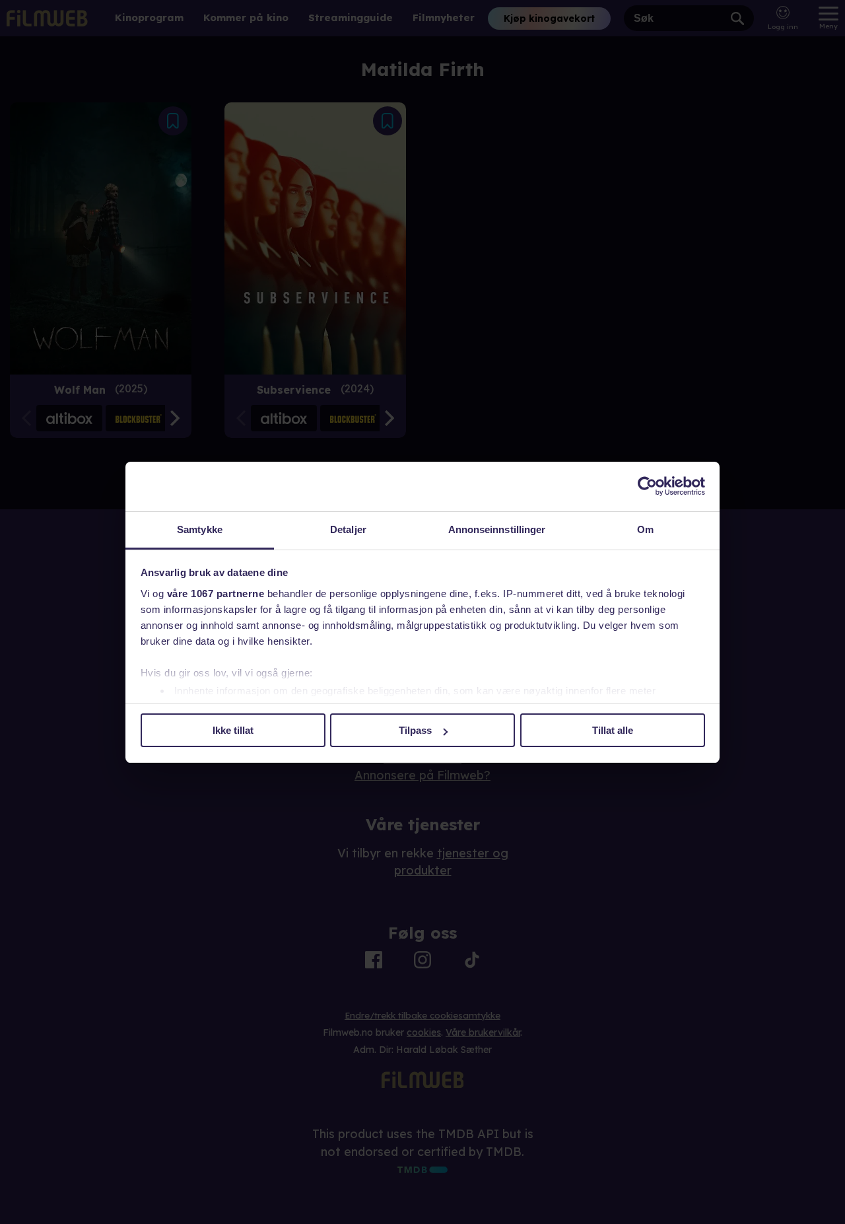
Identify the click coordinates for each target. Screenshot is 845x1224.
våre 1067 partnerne (216, 593)
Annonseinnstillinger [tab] (497, 529)
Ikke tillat (233, 730)
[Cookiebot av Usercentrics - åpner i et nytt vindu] (647, 486)
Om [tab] (645, 529)
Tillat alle (612, 730)
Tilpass (415, 730)
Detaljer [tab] (348, 529)
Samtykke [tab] (199, 529)
